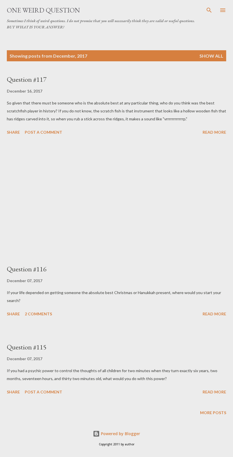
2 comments (38, 313)
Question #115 (27, 347)
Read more (214, 132)
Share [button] (13, 132)
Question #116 (27, 269)
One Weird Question (43, 10)
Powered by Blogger (120, 433)
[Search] (209, 10)
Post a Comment (43, 132)
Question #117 (27, 79)
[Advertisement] (116, 200)
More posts (213, 412)
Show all (211, 55)
